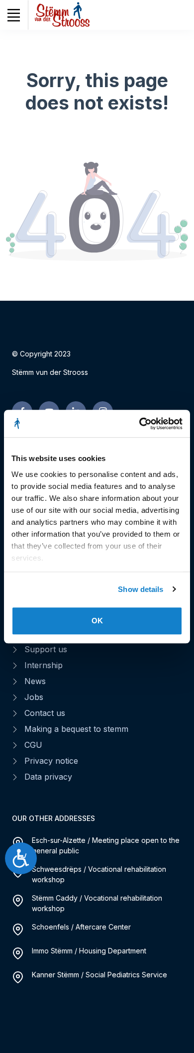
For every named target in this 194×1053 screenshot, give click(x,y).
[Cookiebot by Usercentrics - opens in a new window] (140, 423)
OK (97, 620)
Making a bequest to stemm (76, 729)
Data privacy (48, 777)
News (35, 681)
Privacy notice (51, 761)
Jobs (33, 697)
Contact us (44, 713)
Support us (45, 649)
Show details (140, 589)
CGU (33, 745)
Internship (43, 665)
